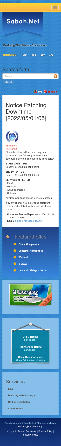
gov (43, 54)
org (51, 54)
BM (40, 91)
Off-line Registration (19, 401)
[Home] (22, 25)
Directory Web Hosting (21, 395)
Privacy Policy (45, 431)
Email (11, 388)
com (24, 54)
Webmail (23, 257)
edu (34, 54)
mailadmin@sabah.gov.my (28, 220)
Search (8, 81)
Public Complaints (29, 244)
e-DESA (23, 263)
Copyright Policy (15, 431)
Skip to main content (10, 1)
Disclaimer (31, 431)
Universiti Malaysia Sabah (33, 270)
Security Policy (30, 434)
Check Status (15, 408)
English (52, 91)
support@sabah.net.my (30, 426)
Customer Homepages (31, 250)
